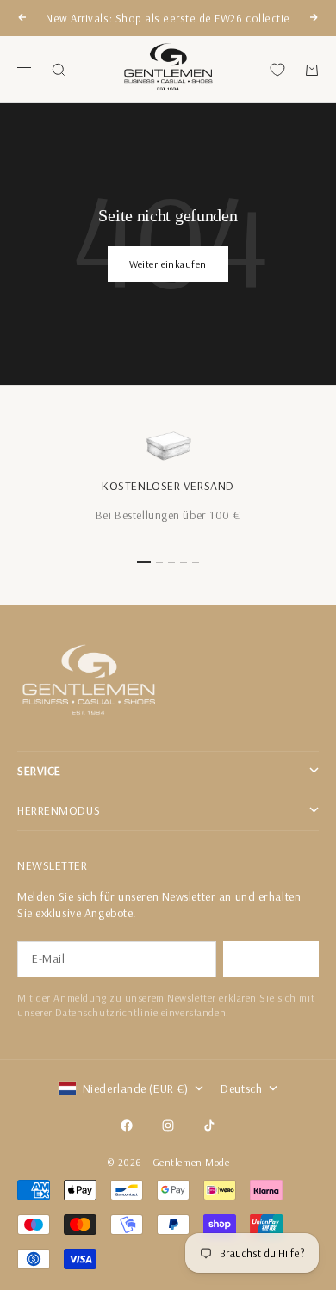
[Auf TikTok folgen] (209, 1125)
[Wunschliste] (277, 70)
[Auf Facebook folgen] (127, 1125)
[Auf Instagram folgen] (168, 1125)
